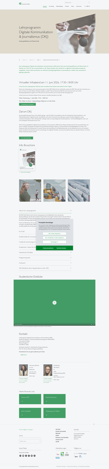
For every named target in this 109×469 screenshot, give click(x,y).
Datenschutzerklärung (48, 248)
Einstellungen (54, 242)
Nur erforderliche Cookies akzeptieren (54, 237)
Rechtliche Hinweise (61, 248)
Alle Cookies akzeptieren (54, 233)
